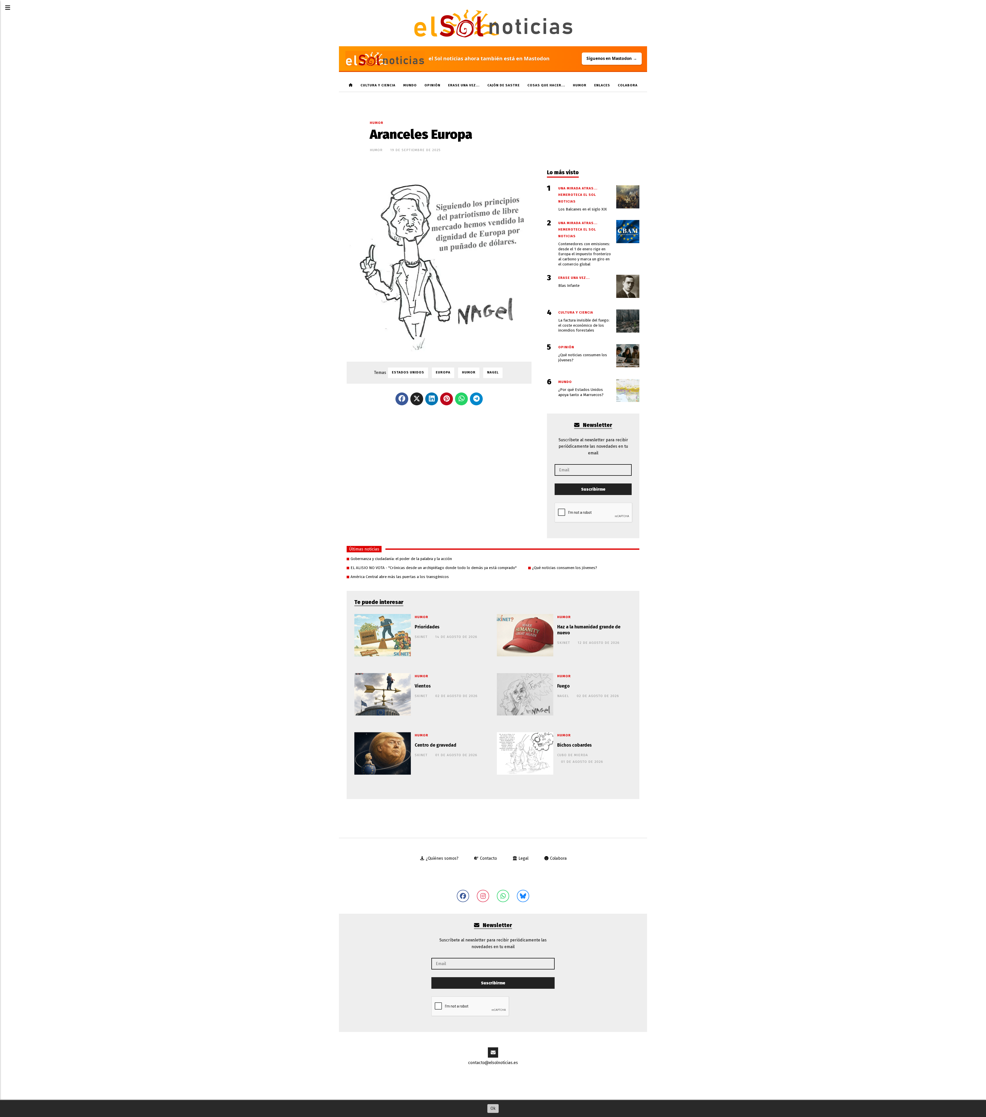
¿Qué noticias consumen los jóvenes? (564, 567)
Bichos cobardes (574, 745)
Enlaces (602, 85)
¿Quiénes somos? (441, 858)
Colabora (628, 85)
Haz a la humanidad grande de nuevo (588, 630)
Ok (493, 1108)
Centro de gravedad (435, 745)
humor (579, 85)
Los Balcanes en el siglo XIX (582, 209)
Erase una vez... (464, 85)
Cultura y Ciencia (378, 85)
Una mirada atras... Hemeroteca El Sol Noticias (578, 195)
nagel (493, 372)
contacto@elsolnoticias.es (493, 1062)
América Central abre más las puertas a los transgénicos (399, 576)
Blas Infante (569, 285)
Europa (443, 372)
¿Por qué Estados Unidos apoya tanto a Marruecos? (580, 392)
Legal (522, 858)
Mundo (410, 85)
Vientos (423, 686)
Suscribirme (593, 489)
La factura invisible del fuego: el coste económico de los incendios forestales (583, 325)
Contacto (488, 858)
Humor (376, 123)
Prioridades (427, 627)
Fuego (563, 686)
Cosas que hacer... (546, 85)
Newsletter (597, 425)
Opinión (432, 85)
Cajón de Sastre (503, 85)
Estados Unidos (408, 372)
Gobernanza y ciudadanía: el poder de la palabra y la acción (401, 558)
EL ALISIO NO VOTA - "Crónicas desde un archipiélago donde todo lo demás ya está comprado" (433, 567)
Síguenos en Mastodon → (611, 58)
